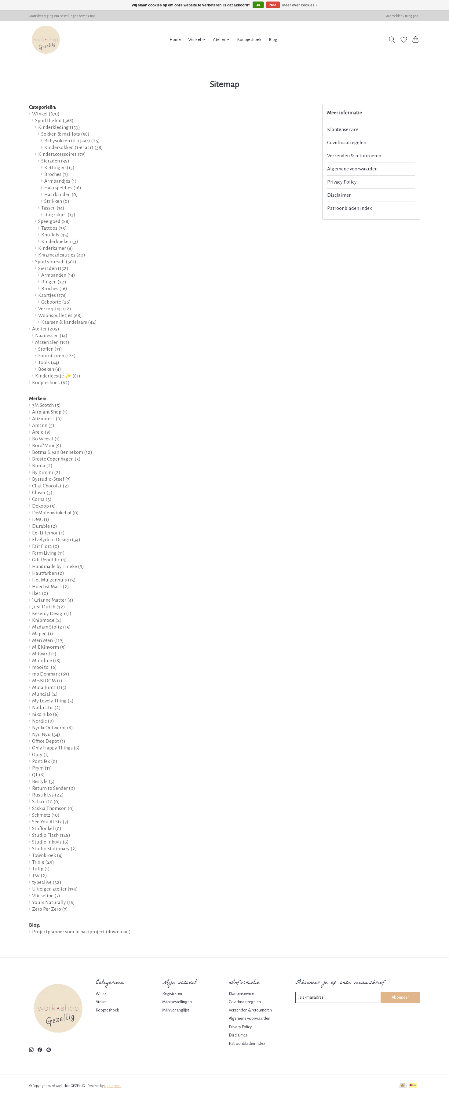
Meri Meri (48, 640)
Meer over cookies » (300, 5)
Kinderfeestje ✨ (57, 376)
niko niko (45, 714)
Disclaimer (339, 195)
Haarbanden (61, 194)
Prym (42, 768)
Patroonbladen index (349, 208)
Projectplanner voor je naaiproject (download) (81, 932)
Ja (258, 5)
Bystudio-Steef (51, 479)
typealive (46, 882)
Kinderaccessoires (62, 154)
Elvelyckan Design (56, 539)
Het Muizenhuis (54, 580)
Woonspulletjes (60, 315)
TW (39, 875)
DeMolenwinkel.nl (55, 513)
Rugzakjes (59, 214)
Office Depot (48, 741)
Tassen (52, 208)
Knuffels (55, 235)
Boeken (49, 369)
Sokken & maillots (65, 134)
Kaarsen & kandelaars (69, 322)
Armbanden (58, 275)
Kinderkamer (55, 248)
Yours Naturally (53, 902)
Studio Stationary (54, 848)
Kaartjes (52, 295)
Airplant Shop (50, 412)
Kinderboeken (59, 241)
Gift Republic (49, 560)
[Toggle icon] (392, 39)
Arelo (41, 432)
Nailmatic (46, 707)
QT (38, 775)
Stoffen (50, 349)
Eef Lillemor (48, 533)
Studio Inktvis (50, 842)
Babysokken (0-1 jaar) (72, 141)
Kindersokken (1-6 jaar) (73, 147)
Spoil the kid (54, 120)
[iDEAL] (413, 1085)
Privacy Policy (342, 182)
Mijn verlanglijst (175, 1010)
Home (175, 39)
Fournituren (57, 356)
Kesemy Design (51, 613)
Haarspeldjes (62, 188)
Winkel (46, 114)
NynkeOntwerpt (52, 728)
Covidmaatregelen (346, 142)
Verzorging (54, 309)
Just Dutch (48, 607)
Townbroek (47, 855)
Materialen (52, 342)
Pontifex (44, 761)
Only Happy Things (56, 748)
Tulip (41, 869)
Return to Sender (53, 788)
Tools (48, 362)
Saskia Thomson (53, 808)
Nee (272, 5)
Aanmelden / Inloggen (402, 16)
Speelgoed (54, 221)
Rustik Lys (48, 795)
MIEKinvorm (49, 647)
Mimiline (46, 660)
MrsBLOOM (47, 680)
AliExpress (47, 418)
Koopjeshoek (249, 39)
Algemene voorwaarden (352, 169)
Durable (44, 526)
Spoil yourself (55, 261)
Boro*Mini (46, 445)
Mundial (45, 694)
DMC (40, 519)
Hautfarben (48, 573)
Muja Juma (49, 687)
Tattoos (54, 228)
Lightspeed (112, 1086)
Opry (40, 754)
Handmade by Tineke (58, 566)
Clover (42, 492)
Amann (43, 425)
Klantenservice (343, 129)
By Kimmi (46, 472)
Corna (42, 499)
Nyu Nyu (46, 734)
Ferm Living (48, 553)
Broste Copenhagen (56, 459)
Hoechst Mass (50, 586)
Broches (56, 174)
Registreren (172, 993)
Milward (44, 654)
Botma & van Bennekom (62, 452)
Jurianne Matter (52, 600)
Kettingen (59, 167)
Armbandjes (60, 181)
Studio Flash (51, 835)
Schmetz (46, 815)
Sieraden (55, 161)
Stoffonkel (46, 828)
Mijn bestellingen (177, 1002)
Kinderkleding (59, 127)
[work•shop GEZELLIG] (46, 39)
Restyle (43, 781)
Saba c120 (46, 801)
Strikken (56, 201)
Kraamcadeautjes (61, 255)
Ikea (40, 593)
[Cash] (403, 1085)
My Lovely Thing (53, 701)
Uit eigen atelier (55, 889)
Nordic (43, 721)
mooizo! (44, 667)
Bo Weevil (46, 439)
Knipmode (47, 620)
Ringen (53, 282)
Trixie (43, 862)
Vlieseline (46, 895)
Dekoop (44, 506)
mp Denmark (50, 674)
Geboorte (56, 302)
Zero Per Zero (50, 909)
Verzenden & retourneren (354, 156)
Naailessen (51, 335)
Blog (273, 39)
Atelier (45, 329)
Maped (42, 633)
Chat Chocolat (50, 486)
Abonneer (400, 997)
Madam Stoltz (51, 627)
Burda (42, 465)
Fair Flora (45, 546)
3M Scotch (46, 405)
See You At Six (50, 822)
